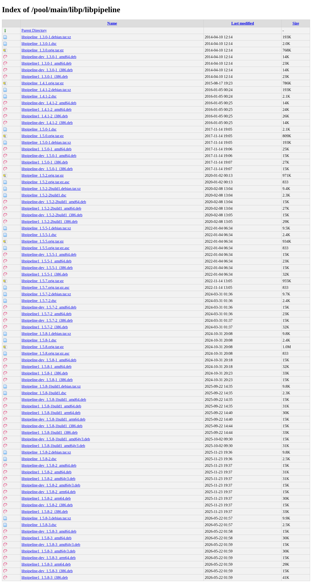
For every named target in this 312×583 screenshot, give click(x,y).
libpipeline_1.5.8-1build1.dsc (43, 393)
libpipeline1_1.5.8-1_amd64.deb (46, 366)
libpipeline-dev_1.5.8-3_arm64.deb (48, 558)
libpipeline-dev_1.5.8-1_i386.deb (47, 380)
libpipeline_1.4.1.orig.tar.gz (42, 83)
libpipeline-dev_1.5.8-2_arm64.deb (48, 492)
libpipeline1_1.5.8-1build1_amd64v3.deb (53, 446)
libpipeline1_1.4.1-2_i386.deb (44, 116)
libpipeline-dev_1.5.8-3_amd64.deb (48, 531)
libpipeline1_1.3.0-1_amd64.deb (46, 63)
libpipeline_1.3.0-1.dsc (39, 44)
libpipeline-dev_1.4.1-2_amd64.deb (48, 103)
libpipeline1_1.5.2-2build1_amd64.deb (51, 208)
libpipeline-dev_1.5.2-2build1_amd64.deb (53, 202)
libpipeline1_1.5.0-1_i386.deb (44, 162)
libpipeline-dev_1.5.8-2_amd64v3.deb (50, 485)
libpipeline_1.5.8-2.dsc (39, 459)
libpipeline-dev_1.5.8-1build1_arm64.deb (53, 419)
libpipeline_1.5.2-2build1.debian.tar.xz (51, 189)
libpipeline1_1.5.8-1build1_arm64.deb (50, 413)
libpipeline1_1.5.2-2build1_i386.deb (49, 221)
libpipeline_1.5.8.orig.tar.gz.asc (45, 353)
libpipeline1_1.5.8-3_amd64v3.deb (48, 551)
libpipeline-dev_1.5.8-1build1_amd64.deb (53, 399)
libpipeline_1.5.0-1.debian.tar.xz (46, 142)
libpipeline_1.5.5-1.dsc (39, 235)
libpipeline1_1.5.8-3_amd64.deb (46, 538)
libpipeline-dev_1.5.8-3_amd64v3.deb (50, 544)
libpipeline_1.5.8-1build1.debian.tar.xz (51, 386)
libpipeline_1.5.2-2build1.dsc (43, 195)
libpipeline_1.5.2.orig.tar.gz (42, 175)
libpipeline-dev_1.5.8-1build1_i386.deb (51, 426)
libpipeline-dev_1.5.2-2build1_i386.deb (51, 215)
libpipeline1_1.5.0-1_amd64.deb (46, 149)
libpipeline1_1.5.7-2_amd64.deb (46, 314)
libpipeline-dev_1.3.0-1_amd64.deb (48, 57)
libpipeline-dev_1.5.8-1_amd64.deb (48, 360)
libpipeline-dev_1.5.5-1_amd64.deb (48, 254)
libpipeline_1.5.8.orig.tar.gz (42, 347)
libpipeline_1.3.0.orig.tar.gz (42, 50)
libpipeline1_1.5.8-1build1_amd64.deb (51, 406)
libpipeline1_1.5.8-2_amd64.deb (46, 472)
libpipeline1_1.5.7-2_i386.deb (44, 327)
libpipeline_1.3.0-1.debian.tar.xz (46, 37)
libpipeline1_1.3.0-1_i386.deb (44, 76)
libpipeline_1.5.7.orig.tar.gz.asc (45, 287)
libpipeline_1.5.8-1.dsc (39, 340)
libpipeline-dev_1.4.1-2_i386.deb (47, 123)
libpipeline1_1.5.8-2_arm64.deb (46, 498)
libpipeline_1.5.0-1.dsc (39, 129)
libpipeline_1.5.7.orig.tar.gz (42, 281)
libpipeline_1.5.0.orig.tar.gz (42, 136)
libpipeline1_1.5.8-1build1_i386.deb (49, 432)
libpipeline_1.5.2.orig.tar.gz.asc (45, 182)
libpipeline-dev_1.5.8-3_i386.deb (47, 571)
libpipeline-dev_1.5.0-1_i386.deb (47, 169)
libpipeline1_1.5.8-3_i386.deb (44, 577)
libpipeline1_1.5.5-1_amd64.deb (46, 261)
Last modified (242, 23)
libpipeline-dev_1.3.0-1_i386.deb (47, 70)
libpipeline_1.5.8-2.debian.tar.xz (46, 452)
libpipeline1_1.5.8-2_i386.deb (44, 512)
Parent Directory (34, 30)
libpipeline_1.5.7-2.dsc (39, 301)
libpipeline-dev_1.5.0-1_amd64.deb (48, 156)
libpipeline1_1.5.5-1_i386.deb (44, 274)
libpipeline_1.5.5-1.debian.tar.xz (46, 228)
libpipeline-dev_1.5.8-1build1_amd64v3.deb (55, 439)
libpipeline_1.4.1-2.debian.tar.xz (46, 90)
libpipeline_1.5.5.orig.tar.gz (42, 241)
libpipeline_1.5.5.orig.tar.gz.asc (45, 248)
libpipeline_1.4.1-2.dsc (39, 96)
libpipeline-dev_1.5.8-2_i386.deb (47, 505)
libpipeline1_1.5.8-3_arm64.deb (46, 564)
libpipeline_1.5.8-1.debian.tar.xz (46, 334)
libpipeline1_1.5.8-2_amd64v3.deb (48, 479)
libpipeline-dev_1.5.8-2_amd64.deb (48, 465)
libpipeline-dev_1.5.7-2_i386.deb (47, 320)
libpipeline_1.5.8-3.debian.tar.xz (46, 518)
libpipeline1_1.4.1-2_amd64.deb (46, 109)
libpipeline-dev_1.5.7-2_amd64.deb (48, 307)
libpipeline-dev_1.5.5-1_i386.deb (47, 268)
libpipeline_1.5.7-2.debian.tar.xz (46, 294)
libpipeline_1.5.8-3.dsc (39, 525)
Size (295, 23)
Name (112, 23)
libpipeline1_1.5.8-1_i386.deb (44, 373)
